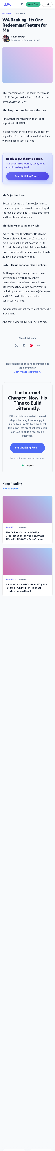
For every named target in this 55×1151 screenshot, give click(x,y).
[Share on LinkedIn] (24, 345)
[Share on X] (16, 345)
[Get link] (38, 345)
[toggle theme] (22, 4)
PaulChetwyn (18, 36)
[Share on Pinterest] (31, 345)
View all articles (12, 488)
